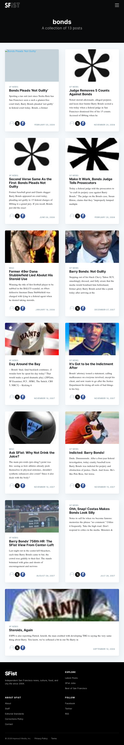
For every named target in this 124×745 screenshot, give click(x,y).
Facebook (70, 703)
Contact (9, 724)
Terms (54, 738)
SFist (11, 673)
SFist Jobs (70, 683)
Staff (7, 708)
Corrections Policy (14, 719)
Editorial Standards (14, 713)
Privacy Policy (41, 738)
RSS (67, 713)
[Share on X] (17, 123)
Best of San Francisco (76, 688)
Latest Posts (71, 678)
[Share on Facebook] (23, 123)
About (8, 703)
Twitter (68, 708)
